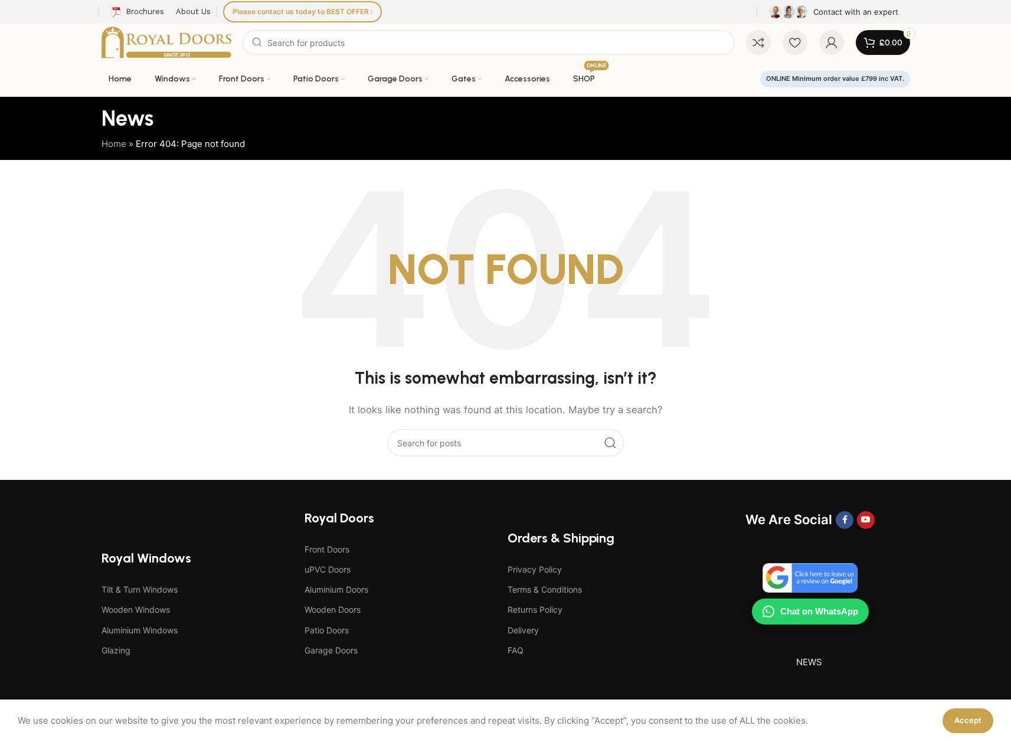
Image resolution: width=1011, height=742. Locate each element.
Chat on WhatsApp (819, 611)
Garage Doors (331, 650)
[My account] (831, 42)
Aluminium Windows (140, 630)
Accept (967, 720)
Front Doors (327, 549)
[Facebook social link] (844, 520)
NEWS (809, 662)
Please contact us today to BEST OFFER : (302, 11)
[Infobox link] (833, 11)
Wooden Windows (136, 609)
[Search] (610, 442)
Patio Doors (327, 630)
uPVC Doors (328, 569)
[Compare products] (758, 42)
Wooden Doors (333, 609)
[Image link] (810, 577)
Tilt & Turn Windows (140, 589)
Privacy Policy (535, 569)
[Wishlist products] (795, 42)
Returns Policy (535, 609)
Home (114, 143)
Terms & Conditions (545, 589)
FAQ (516, 650)
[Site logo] (167, 41)
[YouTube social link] (866, 520)
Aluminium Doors (336, 589)
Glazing (116, 650)
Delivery (523, 630)
